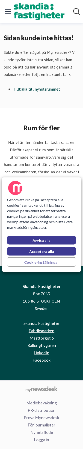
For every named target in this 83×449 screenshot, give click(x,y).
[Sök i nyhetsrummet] (76, 11)
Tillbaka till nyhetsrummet (36, 89)
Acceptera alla (41, 251)
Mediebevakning (41, 402)
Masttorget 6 (42, 337)
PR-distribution (41, 410)
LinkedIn (41, 352)
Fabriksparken (41, 330)
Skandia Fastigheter (41, 323)
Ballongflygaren (41, 345)
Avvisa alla (41, 240)
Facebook (41, 360)
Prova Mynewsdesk (41, 417)
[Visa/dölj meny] (8, 11)
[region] (41, 224)
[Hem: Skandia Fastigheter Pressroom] (40, 11)
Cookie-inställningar (41, 262)
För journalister (41, 424)
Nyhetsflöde (41, 432)
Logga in (41, 439)
